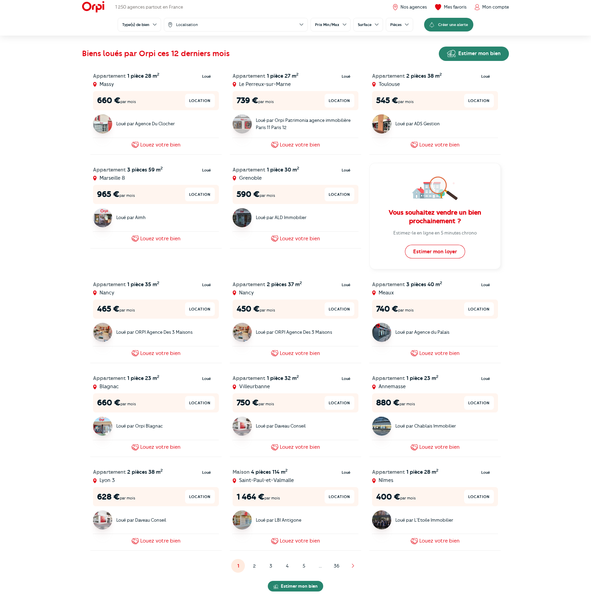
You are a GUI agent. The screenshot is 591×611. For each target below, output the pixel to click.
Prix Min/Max (327, 24)
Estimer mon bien (479, 53)
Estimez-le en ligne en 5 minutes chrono (435, 233)
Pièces (396, 24)
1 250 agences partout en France (149, 7)
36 (336, 566)
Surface (364, 24)
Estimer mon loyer (435, 252)
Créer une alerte (453, 24)
